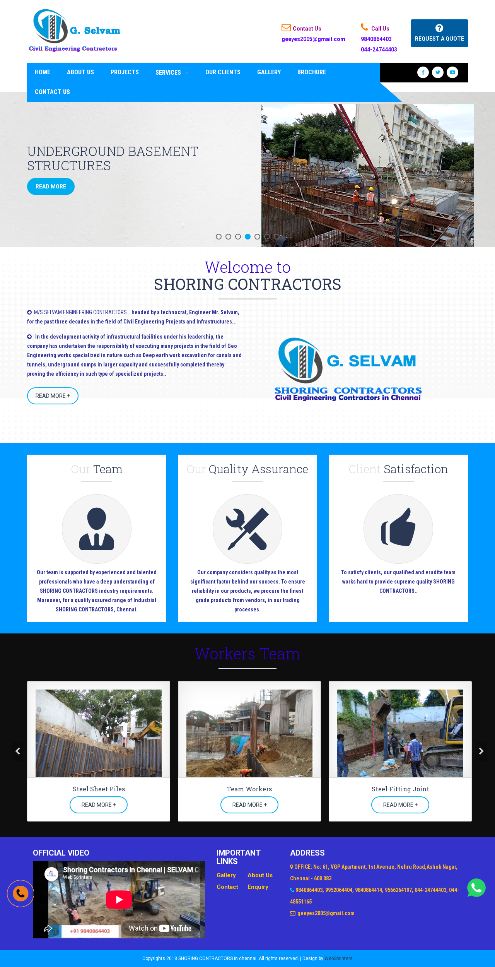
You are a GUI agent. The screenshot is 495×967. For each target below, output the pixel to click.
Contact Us (52, 92)
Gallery (269, 72)
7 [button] (277, 237)
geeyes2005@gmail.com (313, 39)
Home (42, 72)
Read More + (53, 396)
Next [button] (481, 751)
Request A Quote (439, 39)
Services (168, 72)
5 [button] (257, 237)
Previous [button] (17, 751)
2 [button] (228, 237)
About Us (80, 72)
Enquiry (258, 886)
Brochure (311, 72)
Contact (227, 886)
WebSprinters (338, 958)
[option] (247, 169)
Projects (125, 72)
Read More (51, 186)
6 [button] (267, 237)
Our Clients (223, 72)
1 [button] (219, 237)
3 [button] (238, 237)
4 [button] (248, 237)
